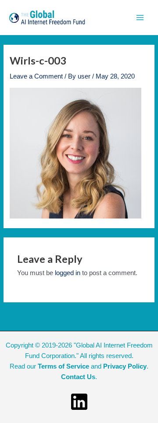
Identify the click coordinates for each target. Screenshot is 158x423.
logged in (67, 272)
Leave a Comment (36, 76)
